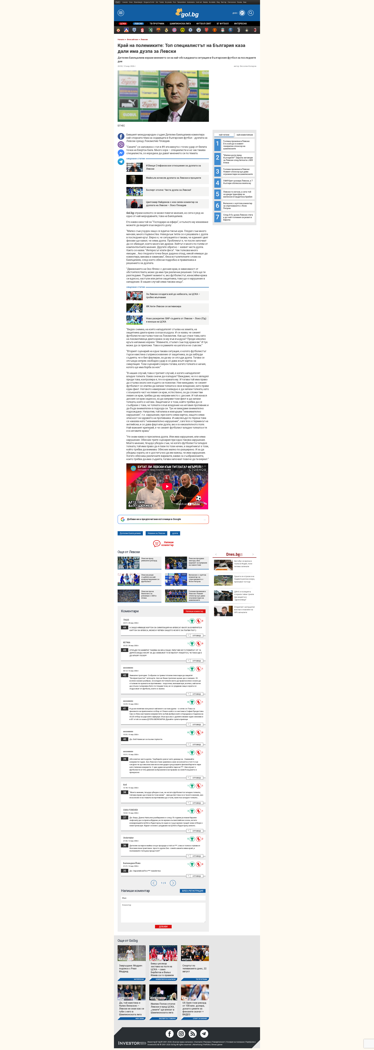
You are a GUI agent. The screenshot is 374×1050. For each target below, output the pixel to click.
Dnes (131, 2)
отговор (197, 635)
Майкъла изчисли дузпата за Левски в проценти (173, 177)
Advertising (197, 1045)
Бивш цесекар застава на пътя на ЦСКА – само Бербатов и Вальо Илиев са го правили (162, 969)
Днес (238, 13)
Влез (184, 891)
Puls (174, 2)
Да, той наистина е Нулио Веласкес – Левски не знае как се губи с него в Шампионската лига (131, 1008)
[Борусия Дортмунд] (182, 30)
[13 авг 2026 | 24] (132, 992)
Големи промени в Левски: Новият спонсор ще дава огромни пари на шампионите (238, 171)
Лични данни (216, 1045)
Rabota (205, 2)
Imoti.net (199, 2)
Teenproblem (181, 2)
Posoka (239, 2)
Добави (163, 926)
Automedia (191, 2)
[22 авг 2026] (195, 953)
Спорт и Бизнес (200, 1019)
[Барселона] (158, 30)
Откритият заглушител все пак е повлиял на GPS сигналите (244, 609)
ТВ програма (201, 979)
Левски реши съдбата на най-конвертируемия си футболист (150, 578)
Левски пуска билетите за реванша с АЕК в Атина (148, 594)
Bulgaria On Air (149, 2)
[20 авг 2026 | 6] (163, 992)
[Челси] (190, 30)
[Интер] (247, 30)
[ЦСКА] (118, 30)
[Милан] (255, 30)
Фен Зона (139, 1019)
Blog (218, 2)
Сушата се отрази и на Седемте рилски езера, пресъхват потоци (244, 579)
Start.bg (223, 2)
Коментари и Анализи (165, 979)
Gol (157, 2)
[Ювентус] (238, 30)
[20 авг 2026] (163, 953)
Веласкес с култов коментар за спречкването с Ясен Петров (237, 205)
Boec (244, 2)
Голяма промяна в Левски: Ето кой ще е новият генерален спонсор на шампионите (236, 145)
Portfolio (206, 1045)
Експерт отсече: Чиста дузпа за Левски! (168, 190)
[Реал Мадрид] (166, 30)
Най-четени (224, 135)
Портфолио (250, 1042)
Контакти (198, 1042)
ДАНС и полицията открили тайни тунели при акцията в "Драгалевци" (244, 596)
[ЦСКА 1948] (142, 30)
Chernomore (232, 2)
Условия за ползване (235, 1042)
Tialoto (161, 2)
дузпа (175, 533)
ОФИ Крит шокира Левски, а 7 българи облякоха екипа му (238, 182)
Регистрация (196, 891)
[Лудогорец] (150, 30)
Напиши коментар (167, 544)
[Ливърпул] (222, 30)
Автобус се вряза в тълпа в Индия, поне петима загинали (243, 563)
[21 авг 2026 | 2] (195, 992)
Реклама (207, 1042)
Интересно (139, 979)
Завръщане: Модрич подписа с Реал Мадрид (130, 968)
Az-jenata (168, 2)
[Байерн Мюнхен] (174, 30)
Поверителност (218, 1042)
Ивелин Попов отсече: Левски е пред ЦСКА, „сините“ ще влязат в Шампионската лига (163, 1008)
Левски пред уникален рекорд (149, 559)
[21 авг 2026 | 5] (132, 953)
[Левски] (126, 30)
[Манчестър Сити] (198, 30)
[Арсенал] (206, 30)
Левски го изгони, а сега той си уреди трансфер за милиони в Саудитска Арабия (237, 194)
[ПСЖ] (230, 30)
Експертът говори (167, 1019)
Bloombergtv (138, 2)
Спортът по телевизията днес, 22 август (194, 968)
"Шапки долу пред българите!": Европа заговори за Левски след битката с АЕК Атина (238, 159)
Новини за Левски (156, 533)
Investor (125, 2)
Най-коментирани (245, 135)
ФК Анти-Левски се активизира (163, 306)
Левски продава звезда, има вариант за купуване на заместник (198, 561)
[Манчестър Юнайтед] (214, 30)
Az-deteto (212, 2)
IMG (118, 2)
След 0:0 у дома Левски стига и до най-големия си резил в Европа (238, 217)
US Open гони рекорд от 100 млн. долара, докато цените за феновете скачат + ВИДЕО (194, 1008)
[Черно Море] (134, 30)
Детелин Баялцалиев (130, 533)
